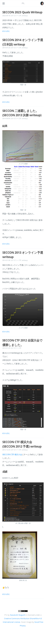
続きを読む (6, 31)
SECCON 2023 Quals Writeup (22, 12)
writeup (25, 15)
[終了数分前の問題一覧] (23, 502)
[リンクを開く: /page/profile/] (42, 3)
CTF (20, 15)
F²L (23, 3)
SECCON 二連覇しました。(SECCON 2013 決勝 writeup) (21, 113)
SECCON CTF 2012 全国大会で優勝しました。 (22, 342)
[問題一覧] (23, 72)
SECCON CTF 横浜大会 (12, 454)
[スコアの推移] (23, 146)
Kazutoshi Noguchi (18, 615)
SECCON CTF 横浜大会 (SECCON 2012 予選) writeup (21, 444)
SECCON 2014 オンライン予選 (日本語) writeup (22, 42)
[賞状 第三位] (23, 555)
